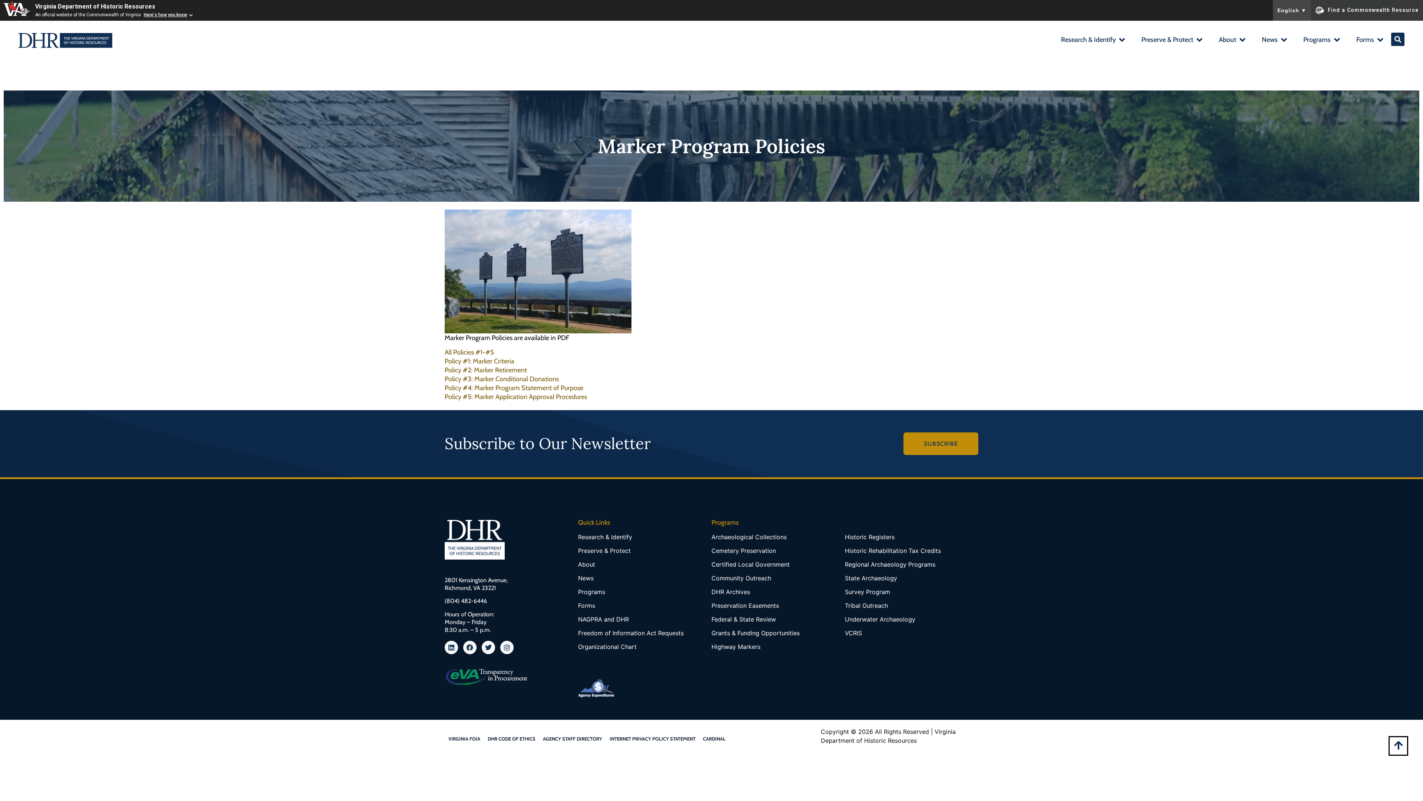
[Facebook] (470, 647)
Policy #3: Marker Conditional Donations (502, 379)
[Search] (1397, 39)
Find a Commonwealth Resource (1373, 10)
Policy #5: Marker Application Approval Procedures (516, 397)
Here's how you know (165, 14)
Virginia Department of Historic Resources (95, 6)
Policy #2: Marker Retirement (486, 370)
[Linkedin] (451, 647)
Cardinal (714, 739)
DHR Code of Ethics (511, 739)
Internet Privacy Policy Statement (653, 739)
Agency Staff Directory (572, 739)
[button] (1092, 40)
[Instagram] (507, 647)
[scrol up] (1398, 745)
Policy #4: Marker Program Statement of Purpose (514, 388)
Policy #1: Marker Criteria (479, 361)
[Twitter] (488, 647)
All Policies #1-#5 (469, 352)
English (1292, 10)
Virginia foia (464, 739)
